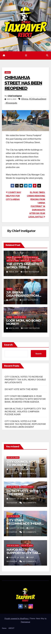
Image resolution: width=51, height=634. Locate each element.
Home (4, 628)
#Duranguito (11, 103)
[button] (47, 55)
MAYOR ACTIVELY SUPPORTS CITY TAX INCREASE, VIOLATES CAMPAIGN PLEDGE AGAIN (25, 412)
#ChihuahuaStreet (37, 99)
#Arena (24, 99)
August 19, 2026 (17, 469)
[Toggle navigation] (26, 55)
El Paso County (27, 487)
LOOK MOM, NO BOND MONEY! (23, 322)
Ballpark (17, 257)
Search (8, 344)
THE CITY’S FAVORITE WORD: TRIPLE (22, 265)
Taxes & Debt (36, 260)
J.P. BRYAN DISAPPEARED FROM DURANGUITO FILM (22, 295)
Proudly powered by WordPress (17, 619)
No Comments (29, 473)
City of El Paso (12, 260)
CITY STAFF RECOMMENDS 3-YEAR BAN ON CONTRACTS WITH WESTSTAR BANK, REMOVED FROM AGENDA (25, 399)
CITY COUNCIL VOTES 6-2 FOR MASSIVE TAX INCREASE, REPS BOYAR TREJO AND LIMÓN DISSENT (25, 424)
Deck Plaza (25, 260)
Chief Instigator (15, 96)
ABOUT (11, 628)
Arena (7, 72)
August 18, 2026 (17, 528)
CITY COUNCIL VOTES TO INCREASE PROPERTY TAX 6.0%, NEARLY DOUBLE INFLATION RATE (25, 380)
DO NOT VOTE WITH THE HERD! (21, 389)
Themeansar (25, 622)
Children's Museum (31, 257)
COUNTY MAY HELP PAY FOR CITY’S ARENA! (13, 195)
